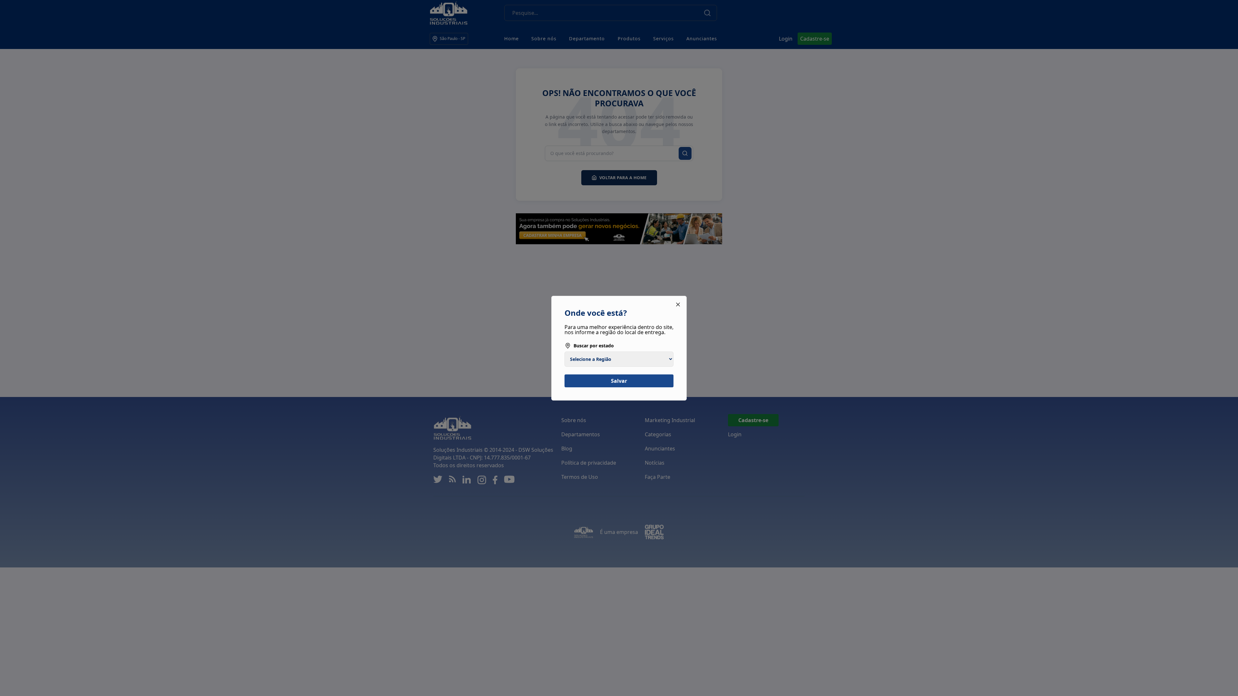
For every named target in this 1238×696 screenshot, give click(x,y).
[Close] (678, 304)
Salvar (619, 380)
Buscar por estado (594, 346)
